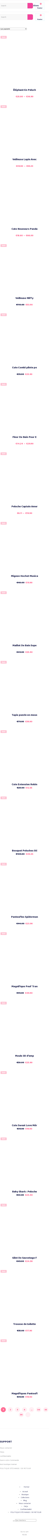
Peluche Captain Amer (24, 506)
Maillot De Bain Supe (24, 645)
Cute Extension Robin (24, 784)
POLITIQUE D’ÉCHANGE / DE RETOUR (15, 1468)
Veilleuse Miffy (24, 298)
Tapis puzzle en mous (24, 715)
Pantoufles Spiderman (24, 917)
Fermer (26, 1487)
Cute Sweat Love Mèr (24, 1125)
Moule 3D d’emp (24, 1056)
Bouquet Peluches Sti (24, 851)
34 (38, 1409)
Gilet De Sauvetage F (24, 1258)
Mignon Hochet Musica (24, 576)
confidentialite (5, 1456)
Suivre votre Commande (9, 1460)
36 (21, 1414)
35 (46, 1409)
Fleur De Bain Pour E (24, 437)
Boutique (25, 1494)
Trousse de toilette (24, 1324)
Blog (25, 1500)
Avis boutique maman (8, 1464)
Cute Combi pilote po (24, 368)
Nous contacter (6, 1448)
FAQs (2, 1452)
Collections (25, 1497)
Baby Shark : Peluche (24, 1192)
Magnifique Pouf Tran (24, 986)
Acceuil (25, 1491)
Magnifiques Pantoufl (24, 1393)
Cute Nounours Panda (24, 229)
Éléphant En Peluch (24, 90)
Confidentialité (26, 1509)
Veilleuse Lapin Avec (24, 159)
